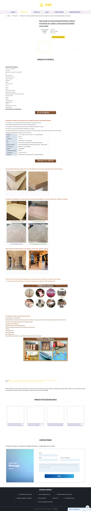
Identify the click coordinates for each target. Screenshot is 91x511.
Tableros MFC (18, 388)
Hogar (13, 12)
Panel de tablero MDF (43, 390)
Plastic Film (55, 498)
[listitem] (45, 47)
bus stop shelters (42, 498)
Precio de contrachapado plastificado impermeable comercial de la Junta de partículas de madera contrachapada (33, 380)
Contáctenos (59, 12)
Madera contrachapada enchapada (57, 388)
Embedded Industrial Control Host (64, 494)
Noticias (37, 12)
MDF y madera (68, 388)
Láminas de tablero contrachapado (21, 390)
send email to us (59, 37)
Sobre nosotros (74, 12)
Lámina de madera (33, 390)
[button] (37, 48)
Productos (24, 12)
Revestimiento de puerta (27, 388)
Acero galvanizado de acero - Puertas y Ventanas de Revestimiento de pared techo (25, 381)
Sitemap (56, 508)
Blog (47, 12)
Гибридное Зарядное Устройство (24, 498)
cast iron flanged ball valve (44, 494)
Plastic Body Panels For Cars (25, 494)
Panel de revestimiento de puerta (40, 388)
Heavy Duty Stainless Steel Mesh (45, 501)
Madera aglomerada (10, 388)
